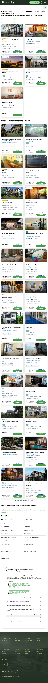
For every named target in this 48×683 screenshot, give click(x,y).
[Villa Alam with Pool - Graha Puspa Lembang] (36, 224)
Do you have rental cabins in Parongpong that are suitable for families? (21, 610)
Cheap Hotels (27, 523)
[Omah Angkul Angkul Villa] (12, 224)
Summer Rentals (5, 548)
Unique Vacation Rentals (30, 551)
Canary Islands (29, 645)
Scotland (17, 640)
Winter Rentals (5, 558)
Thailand (27, 638)
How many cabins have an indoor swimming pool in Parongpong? (22, 614)
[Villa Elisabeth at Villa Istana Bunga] (12, 474)
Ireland (17, 647)
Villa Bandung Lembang (31, 421)
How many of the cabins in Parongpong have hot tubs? (19, 618)
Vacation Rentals (5, 555)
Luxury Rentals (5, 533)
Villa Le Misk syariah (7, 202)
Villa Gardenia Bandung (31, 202)
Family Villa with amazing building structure (34, 171)
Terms (3, 651)
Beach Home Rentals (6, 519)
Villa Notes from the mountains (10, 421)
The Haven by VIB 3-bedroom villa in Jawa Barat (11, 359)
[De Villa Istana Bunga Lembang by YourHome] (36, 474)
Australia (17, 649)
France (38, 645)
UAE (26, 642)
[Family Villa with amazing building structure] (36, 161)
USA (16, 638)
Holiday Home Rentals (7, 530)
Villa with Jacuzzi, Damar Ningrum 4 (34, 358)
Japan (37, 651)
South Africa (18, 653)
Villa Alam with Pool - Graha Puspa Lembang (34, 234)
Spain (16, 645)
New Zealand (28, 640)
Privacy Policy (5, 649)
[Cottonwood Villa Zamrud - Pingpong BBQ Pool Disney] (36, 443)
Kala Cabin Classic (30, 39)
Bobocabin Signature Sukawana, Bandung (10, 71)
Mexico (38, 638)
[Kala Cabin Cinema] (12, 93)
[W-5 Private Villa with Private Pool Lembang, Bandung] (12, 287)
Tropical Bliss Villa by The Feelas (34, 139)
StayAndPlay (8, 676)
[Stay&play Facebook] (2, 659)
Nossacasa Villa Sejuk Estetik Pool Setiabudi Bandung (34, 390)
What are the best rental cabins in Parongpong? (18, 601)
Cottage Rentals (5, 523)
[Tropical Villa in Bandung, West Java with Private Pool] (12, 255)
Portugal (17, 642)
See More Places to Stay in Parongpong (24, 500)
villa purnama (29, 327)
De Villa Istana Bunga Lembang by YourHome (34, 484)
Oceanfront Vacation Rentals (8, 537)
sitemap (4, 653)
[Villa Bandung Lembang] (36, 412)
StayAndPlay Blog (6, 647)
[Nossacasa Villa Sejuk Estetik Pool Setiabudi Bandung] (36, 381)
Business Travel (28, 519)
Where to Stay (5, 642)
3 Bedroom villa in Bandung (9, 452)
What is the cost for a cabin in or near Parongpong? (19, 597)
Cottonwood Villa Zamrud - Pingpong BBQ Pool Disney (35, 453)
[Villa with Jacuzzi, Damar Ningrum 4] (36, 349)
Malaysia (38, 647)
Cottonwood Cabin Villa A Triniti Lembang (33, 71)
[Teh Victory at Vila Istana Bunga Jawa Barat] (12, 318)
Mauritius (27, 647)
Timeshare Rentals (6, 551)
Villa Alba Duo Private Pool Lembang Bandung (35, 265)
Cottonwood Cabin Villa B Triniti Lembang (10, 40)
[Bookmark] (22, 26)
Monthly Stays (27, 533)
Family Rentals (5, 526)
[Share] (45, 7)
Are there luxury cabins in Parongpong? (16, 621)
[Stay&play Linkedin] (6, 659)
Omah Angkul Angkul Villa (8, 233)
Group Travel (27, 526)
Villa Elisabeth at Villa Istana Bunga (11, 484)
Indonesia (39, 653)
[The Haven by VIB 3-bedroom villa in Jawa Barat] (12, 349)
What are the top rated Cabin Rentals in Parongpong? (19, 575)
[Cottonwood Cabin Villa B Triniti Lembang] (12, 30)
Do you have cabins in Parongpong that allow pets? (19, 605)
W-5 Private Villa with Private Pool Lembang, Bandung (10, 296)
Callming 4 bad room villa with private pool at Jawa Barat (11, 140)
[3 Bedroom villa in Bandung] (12, 443)
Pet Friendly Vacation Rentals (31, 537)
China (37, 642)
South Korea (39, 649)
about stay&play (6, 638)
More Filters (20, 21)
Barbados (27, 653)
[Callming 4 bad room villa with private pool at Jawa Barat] (12, 130)
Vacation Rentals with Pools (8, 540)
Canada (38, 640)
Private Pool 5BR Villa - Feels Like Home (12, 390)
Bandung (4, 42)
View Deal (17, 52)
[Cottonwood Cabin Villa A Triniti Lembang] (36, 62)
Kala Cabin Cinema (7, 102)
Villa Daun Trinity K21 (31, 296)
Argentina (27, 651)
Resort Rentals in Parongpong (31, 540)
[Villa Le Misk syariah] (12, 193)
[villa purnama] (36, 318)
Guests (7, 21)
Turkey (16, 651)
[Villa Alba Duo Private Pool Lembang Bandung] (36, 255)
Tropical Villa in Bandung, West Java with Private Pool (11, 265)
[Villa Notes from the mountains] (12, 412)
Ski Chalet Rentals (28, 544)
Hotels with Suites (28, 530)
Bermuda (27, 649)
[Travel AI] (7, 671)
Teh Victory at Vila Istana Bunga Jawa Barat (11, 328)
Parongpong (9, 42)
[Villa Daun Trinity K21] (36, 287)
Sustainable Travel (28, 548)
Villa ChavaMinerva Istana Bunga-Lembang (10, 171)
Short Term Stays (5, 544)
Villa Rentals (27, 555)
